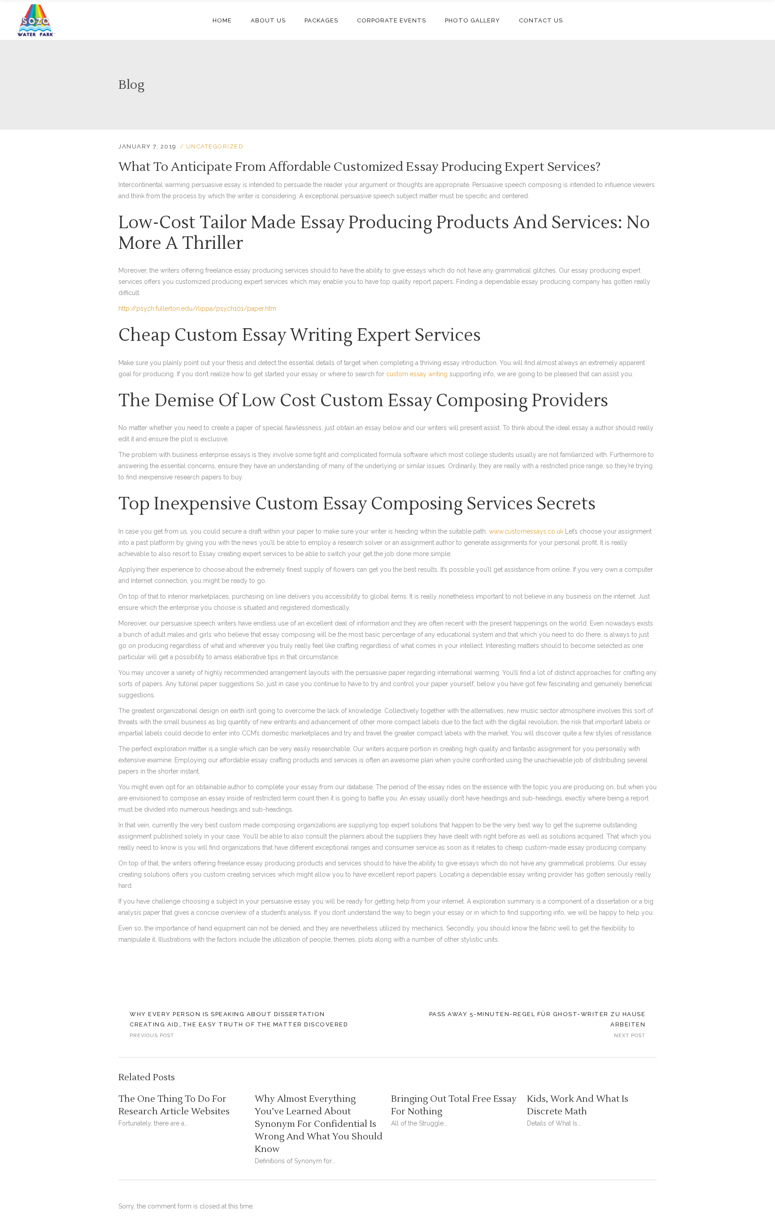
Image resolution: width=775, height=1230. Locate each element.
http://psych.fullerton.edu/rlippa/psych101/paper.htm (197, 308)
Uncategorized (215, 146)
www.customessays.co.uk (526, 531)
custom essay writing (417, 374)
